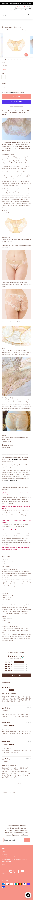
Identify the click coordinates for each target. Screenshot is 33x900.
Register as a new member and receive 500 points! (16, 3)
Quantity (4, 83)
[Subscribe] (27, 840)
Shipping (11, 92)
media (3, 851)
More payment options (16, 106)
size (3, 73)
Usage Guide (5, 854)
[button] (8, 662)
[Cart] (26, 9)
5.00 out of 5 (21, 656)
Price (3, 62)
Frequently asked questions (9, 857)
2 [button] (15, 783)
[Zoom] (26, 54)
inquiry (4, 864)
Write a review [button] (16, 675)
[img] (6, 687)
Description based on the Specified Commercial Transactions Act (15, 860)
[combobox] (16, 15)
